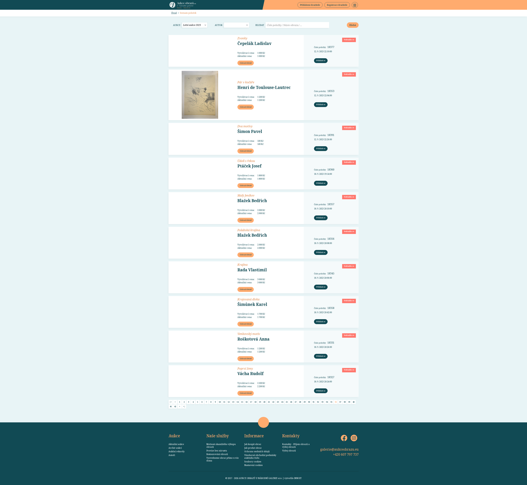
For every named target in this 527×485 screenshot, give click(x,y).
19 (260, 402)
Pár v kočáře (245, 82)
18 (255, 402)
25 (287, 402)
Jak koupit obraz (252, 444)
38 (345, 402)
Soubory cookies (252, 461)
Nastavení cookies (253, 465)
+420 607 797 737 (346, 454)
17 (251, 402)
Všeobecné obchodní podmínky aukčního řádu (260, 456)
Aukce (176, 25)
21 (269, 402)
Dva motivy (245, 126)
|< (171, 402)
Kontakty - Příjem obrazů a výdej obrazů (296, 445)
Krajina (242, 264)
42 (175, 406)
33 (322, 402)
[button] (355, 5)
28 (300, 402)
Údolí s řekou (246, 161)
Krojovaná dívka (248, 299)
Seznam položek (188, 13)
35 (331, 402)
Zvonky (242, 38)
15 (242, 402)
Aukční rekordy (177, 451)
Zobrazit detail (246, 63)
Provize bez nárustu (216, 450)
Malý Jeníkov (245, 195)
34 (327, 402)
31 (313, 402)
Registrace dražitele (337, 4)
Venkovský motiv (248, 334)
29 (304, 402)
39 (349, 402)
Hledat (259, 25)
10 (220, 402)
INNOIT (298, 478)
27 (296, 402)
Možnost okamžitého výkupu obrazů (221, 445)
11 (224, 402)
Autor (218, 25)
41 (171, 406)
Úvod (174, 13)
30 (309, 402)
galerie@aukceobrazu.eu (339, 449)
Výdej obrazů (289, 450)
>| (184, 406)
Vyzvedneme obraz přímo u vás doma (222, 459)
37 (340, 402)
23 (278, 402)
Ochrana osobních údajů (257, 451)
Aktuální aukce (176, 444)
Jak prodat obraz (253, 447)
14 (238, 402)
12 (229, 402)
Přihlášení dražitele (310, 4)
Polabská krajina (248, 230)
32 (318, 402)
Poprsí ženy (245, 368)
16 (246, 402)
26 (291, 402)
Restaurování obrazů (217, 454)
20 (264, 402)
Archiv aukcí (175, 447)
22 (273, 402)
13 (233, 402)
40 (353, 402)
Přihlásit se (320, 60)
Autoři (172, 455)
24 (282, 402)
